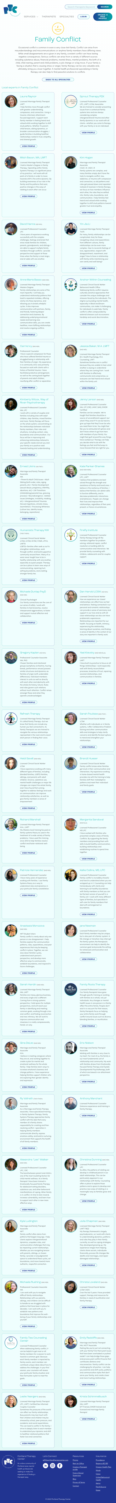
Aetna (98, 1483)
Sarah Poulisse (89, 714)
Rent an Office (78, 1463)
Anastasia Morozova (32, 926)
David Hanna (27, 224)
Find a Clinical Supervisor (78, 1474)
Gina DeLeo (26, 1043)
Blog (74, 1479)
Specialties (67, 17)
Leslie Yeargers (29, 1396)
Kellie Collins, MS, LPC (92, 870)
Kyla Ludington (29, 1221)
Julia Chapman (89, 1221)
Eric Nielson (87, 1043)
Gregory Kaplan (29, 652)
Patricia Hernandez (31, 870)
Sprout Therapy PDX (92, 96)
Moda (98, 1470)
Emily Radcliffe (88, 1338)
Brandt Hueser (89, 758)
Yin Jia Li (85, 224)
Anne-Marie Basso (31, 280)
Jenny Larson (88, 399)
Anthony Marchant (91, 1098)
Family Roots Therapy (92, 984)
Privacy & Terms (79, 1482)
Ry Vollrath (26, 1098)
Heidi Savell (26, 758)
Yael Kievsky (87, 652)
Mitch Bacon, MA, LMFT (33, 157)
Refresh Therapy (30, 714)
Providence (100, 1460)
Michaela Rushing (30, 1282)
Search (105, 7)
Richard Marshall (30, 819)
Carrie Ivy (26, 346)
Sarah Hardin (28, 984)
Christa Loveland (90, 1282)
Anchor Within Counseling (95, 280)
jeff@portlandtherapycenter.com (55, 1460)
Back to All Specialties (58, 80)
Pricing (75, 1460)
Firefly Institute (89, 530)
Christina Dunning (91, 1159)
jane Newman (88, 926)
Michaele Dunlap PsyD (33, 591)
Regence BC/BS (102, 1463)
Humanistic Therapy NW (34, 530)
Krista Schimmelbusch (93, 1396)
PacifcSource (101, 1486)
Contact (76, 1486)
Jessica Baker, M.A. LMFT (94, 346)
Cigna (98, 1474)
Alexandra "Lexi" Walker (34, 1159)
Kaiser (98, 1490)
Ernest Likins (27, 466)
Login (83, 17)
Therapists (49, 17)
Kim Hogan (86, 157)
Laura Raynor (28, 96)
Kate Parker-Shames (92, 466)
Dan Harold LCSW (90, 591)
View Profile (28, 146)
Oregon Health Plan (103, 1467)
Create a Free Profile (103, 16)
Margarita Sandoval (92, 819)
